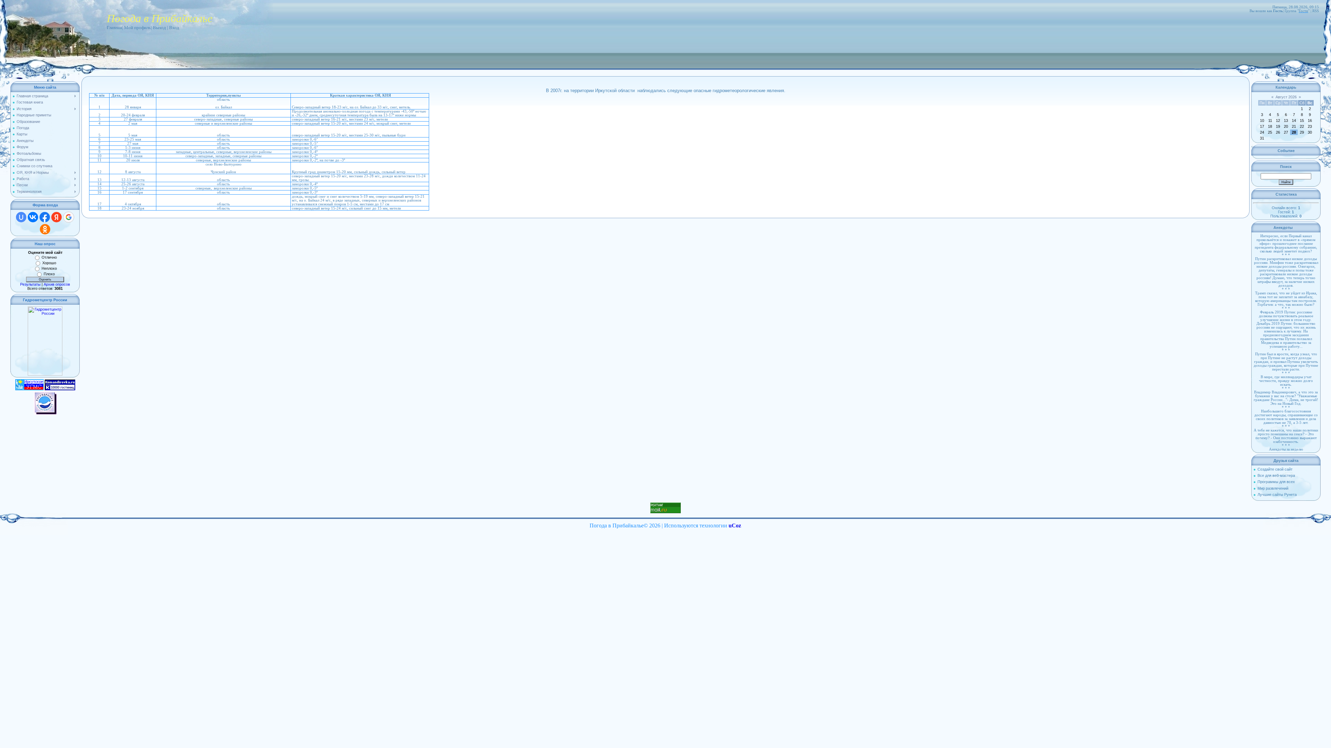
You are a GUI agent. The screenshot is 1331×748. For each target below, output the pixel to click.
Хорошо (49, 263)
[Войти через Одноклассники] (45, 229)
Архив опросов (57, 284)
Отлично (49, 257)
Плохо (49, 274)
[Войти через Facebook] (45, 217)
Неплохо (49, 268)
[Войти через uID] (21, 217)
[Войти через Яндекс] (56, 217)
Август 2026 (1286, 97)
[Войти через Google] (68, 217)
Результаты (30, 284)
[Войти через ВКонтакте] (33, 217)
